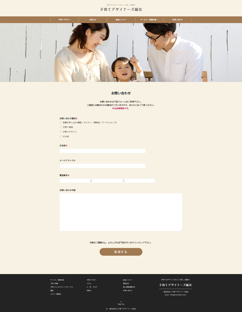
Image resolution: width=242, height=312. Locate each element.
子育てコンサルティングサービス (61, 287)
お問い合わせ (177, 19)
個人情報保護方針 (129, 287)
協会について (121, 19)
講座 (51, 290)
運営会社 (126, 283)
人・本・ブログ (92, 287)
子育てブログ (63, 19)
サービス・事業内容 (148, 19)
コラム (89, 283)
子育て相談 (54, 283)
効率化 (89, 290)
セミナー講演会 (55, 294)
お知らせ (92, 19)
